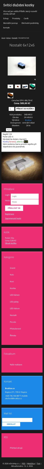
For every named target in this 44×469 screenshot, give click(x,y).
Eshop (6, 18)
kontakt (6, 27)
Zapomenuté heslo (13, 218)
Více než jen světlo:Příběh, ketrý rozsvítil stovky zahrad (20, 12)
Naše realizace (16, 364)
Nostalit (14, 38)
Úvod (3, 38)
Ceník (26, 18)
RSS (23, 463)
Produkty (16, 18)
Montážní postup (10, 23)
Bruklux (28, 120)
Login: (7, 195)
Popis (9, 130)
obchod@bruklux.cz (13, 398)
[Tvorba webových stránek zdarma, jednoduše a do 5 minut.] (20, 463)
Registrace (9, 214)
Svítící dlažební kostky (18, 5)
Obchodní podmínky (30, 23)
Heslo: (7, 200)
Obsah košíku (10, 243)
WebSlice (31, 463)
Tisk (38, 463)
